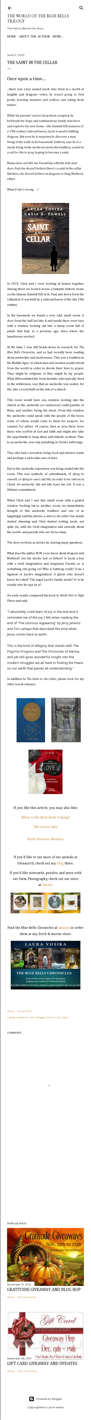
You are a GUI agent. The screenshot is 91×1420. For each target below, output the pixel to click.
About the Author (34, 36)
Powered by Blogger (49, 1398)
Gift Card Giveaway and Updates (42, 1363)
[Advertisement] (45, 1180)
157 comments (27, 1297)
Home (11, 36)
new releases (37, 1017)
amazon (64, 928)
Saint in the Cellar (57, 1017)
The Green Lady (46, 827)
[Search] (81, 7)
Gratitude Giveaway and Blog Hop (44, 1289)
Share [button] (10, 1011)
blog (60, 863)
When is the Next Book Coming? (45, 817)
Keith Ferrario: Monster (45, 839)
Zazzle (47, 885)
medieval (22, 1017)
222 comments (27, 1371)
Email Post (25, 1011)
